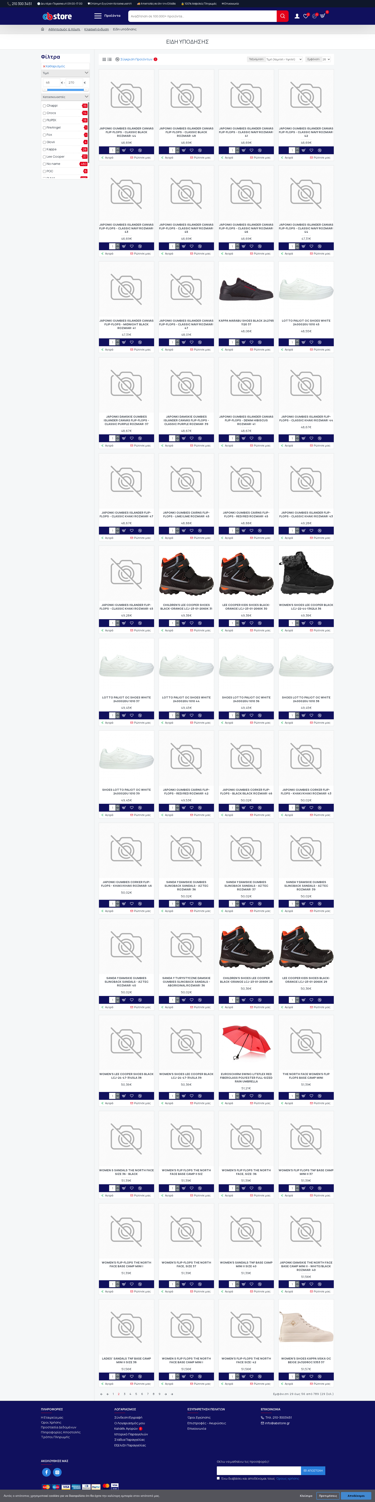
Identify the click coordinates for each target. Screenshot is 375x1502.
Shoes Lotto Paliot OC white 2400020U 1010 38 (306, 699)
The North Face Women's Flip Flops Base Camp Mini (306, 1076)
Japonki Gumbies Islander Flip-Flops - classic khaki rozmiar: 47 (126, 514)
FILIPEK (51, 120)
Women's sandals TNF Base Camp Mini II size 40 (246, 1264)
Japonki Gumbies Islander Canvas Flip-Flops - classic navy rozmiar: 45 (186, 228)
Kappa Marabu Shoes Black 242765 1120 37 (246, 322)
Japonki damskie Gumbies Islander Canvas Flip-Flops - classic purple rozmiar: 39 (186, 420)
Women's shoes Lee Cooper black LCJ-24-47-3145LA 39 (186, 1076)
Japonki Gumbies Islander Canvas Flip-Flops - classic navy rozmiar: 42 (306, 132)
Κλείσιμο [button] (306, 1496)
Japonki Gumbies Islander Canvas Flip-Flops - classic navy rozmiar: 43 (126, 228)
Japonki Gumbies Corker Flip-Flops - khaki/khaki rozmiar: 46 (126, 884)
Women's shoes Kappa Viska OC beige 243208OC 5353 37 (306, 1360)
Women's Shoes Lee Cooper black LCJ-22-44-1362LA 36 (306, 606)
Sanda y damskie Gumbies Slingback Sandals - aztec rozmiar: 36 (186, 885)
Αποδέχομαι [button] (356, 1496)
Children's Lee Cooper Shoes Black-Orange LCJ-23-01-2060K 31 (186, 606)
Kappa (51, 149)
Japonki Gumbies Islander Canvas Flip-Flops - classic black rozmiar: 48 (186, 132)
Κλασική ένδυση (96, 29)
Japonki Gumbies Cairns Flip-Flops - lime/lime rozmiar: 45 (186, 514)
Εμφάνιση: (314, 59)
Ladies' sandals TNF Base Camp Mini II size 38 (126, 1360)
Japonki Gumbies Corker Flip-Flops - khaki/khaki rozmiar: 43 (306, 791)
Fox (49, 134)
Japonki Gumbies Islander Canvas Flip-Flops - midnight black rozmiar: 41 (126, 324)
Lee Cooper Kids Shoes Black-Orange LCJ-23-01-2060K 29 (306, 980)
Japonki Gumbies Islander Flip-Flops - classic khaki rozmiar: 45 (126, 606)
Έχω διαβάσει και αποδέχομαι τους (260, 1478)
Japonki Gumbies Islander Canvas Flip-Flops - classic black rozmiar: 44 (126, 132)
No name (53, 163)
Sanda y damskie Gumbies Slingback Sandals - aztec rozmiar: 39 (306, 885)
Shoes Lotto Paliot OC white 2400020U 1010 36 (246, 699)
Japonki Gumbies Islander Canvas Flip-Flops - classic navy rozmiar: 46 (246, 228)
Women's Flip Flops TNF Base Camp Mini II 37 (306, 1172)
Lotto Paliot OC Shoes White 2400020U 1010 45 (306, 322)
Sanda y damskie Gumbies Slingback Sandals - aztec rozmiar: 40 (126, 981)
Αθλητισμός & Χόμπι (64, 29)
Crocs (51, 113)
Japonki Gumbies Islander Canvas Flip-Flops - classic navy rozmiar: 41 (246, 132)
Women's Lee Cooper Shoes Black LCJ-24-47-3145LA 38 (126, 1076)
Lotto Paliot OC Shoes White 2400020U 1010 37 (126, 699)
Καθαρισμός (55, 66)
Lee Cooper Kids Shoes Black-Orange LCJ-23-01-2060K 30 (246, 606)
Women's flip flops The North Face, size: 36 (246, 1172)
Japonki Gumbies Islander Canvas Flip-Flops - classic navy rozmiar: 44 (306, 228)
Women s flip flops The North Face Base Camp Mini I (186, 1360)
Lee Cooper (55, 156)
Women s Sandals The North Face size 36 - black (126, 1172)
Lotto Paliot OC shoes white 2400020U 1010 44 (186, 699)
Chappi (52, 105)
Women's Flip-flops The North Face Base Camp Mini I (126, 1264)
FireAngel (54, 127)
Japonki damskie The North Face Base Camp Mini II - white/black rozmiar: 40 (306, 1266)
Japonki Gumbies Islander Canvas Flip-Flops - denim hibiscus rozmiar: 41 (246, 420)
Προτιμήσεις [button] (328, 1496)
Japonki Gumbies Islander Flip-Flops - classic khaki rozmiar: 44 (306, 418)
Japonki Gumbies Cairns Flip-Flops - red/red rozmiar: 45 (246, 514)
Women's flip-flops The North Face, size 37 (186, 1264)
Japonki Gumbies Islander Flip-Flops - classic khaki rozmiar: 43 (306, 514)
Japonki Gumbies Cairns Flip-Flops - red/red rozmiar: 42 (186, 791)
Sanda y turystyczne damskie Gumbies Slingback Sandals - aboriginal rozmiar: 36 (186, 981)
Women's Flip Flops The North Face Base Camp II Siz (186, 1172)
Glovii (51, 142)
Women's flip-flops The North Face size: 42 (246, 1360)
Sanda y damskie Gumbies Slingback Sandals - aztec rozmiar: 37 (246, 885)
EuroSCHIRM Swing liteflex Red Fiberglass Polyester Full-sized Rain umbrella (246, 1077)
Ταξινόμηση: (256, 59)
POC (50, 171)
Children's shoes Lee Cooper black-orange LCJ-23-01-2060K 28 (246, 980)
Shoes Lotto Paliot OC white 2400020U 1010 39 (126, 791)
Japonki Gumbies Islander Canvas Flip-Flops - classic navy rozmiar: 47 (186, 324)
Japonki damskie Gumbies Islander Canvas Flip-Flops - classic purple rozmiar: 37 (126, 420)
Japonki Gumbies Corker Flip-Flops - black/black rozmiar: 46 (246, 791)
